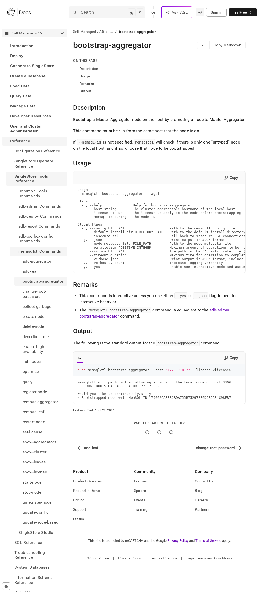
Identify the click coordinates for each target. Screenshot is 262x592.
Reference (20, 141)
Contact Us (204, 481)
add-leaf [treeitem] (30, 271)
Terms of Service (208, 541)
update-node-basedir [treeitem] (42, 522)
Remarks (87, 83)
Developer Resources (30, 116)
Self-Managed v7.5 (88, 31)
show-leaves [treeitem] (34, 462)
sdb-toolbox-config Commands (36, 238)
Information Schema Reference (33, 580)
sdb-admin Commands (39, 206)
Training (140, 509)
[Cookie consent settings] (6, 586)
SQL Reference (28, 542)
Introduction (22, 45)
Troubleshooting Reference (29, 555)
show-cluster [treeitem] (34, 452)
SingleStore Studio (35, 532)
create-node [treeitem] (34, 316)
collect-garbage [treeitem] (37, 306)
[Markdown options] (203, 45)
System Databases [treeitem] (32, 567)
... (111, 31)
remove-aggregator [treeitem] (40, 401)
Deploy (16, 55)
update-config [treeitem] (36, 512)
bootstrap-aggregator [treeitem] (43, 281)
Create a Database (28, 76)
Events (139, 500)
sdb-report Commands (39, 226)
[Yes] (147, 432)
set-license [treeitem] (32, 432)
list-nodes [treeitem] (32, 361)
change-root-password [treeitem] (34, 294)
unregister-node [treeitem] (37, 502)
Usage (85, 76)
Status (78, 519)
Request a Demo (86, 490)
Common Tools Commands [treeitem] (32, 193)
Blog (198, 490)
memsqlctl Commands (39, 251)
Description (89, 69)
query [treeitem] (28, 381)
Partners (202, 509)
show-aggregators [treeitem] (39, 442)
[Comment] (171, 432)
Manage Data (23, 106)
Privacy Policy (178, 541)
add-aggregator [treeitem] (37, 261)
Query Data (20, 96)
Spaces (140, 490)
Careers (201, 500)
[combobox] (200, 12)
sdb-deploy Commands (40, 216)
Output (85, 91)
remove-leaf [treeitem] (34, 411)
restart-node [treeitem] (34, 421)
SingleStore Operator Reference (33, 163)
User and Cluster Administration (26, 129)
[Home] (19, 12)
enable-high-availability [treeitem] (34, 349)
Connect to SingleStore (32, 65)
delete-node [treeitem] (33, 326)
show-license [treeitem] (35, 471)
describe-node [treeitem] (36, 336)
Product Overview (87, 481)
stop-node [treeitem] (32, 492)
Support (79, 509)
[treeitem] (34, 45)
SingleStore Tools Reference (31, 178)
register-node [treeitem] (35, 391)
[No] (159, 432)
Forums (140, 481)
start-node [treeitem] (32, 482)
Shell (80, 358)
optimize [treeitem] (31, 371)
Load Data (20, 86)
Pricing (79, 500)
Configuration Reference (37, 151)
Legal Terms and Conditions (209, 558)
